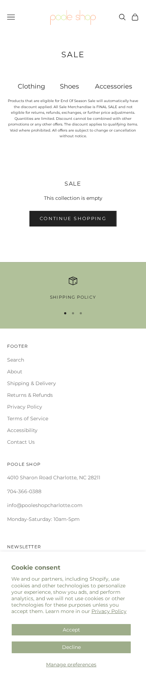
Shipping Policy (73, 297)
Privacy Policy (109, 611)
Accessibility (22, 430)
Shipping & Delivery (31, 383)
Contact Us (21, 442)
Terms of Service (27, 418)
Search (15, 360)
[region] (73, 289)
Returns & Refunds (30, 395)
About (14, 371)
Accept (71, 630)
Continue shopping (73, 218)
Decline (71, 647)
